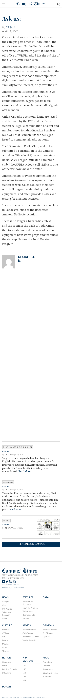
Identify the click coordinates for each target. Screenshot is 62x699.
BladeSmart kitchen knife (17, 447)
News (5, 597)
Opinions (48, 625)
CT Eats (5, 633)
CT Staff (10, 27)
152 (24, 676)
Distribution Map (50, 673)
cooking (8, 482)
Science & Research (6, 613)
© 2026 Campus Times (11, 697)
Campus (5, 602)
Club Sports (27, 633)
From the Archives (30, 608)
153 (24, 680)
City (4, 605)
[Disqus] (31, 314)
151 (24, 673)
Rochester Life (28, 615)
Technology (27, 611)
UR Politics (7, 609)
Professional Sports (30, 637)
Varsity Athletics (29, 640)
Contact (46, 666)
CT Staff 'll (26, 257)
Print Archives (27, 659)
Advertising (48, 669)
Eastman (6, 630)
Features (27, 597)
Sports (26, 625)
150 (24, 669)
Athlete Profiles (29, 630)
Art (3, 637)
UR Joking (6, 673)
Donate (6, 687)
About (47, 658)
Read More (25, 471)
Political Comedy (9, 669)
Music (4, 647)
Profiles (25, 618)
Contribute (47, 662)
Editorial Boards (50, 630)
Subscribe (47, 676)
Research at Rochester (27, 603)
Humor (6, 658)
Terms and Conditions (33, 697)
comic (6, 520)
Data (46, 597)
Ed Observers (48, 633)
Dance (5, 640)
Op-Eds (46, 637)
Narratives (6, 662)
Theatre (5, 651)
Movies (5, 644)
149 (24, 666)
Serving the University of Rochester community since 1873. (20, 576)
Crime (4, 618)
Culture (7, 625)
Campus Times (31, 3)
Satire (4, 666)
